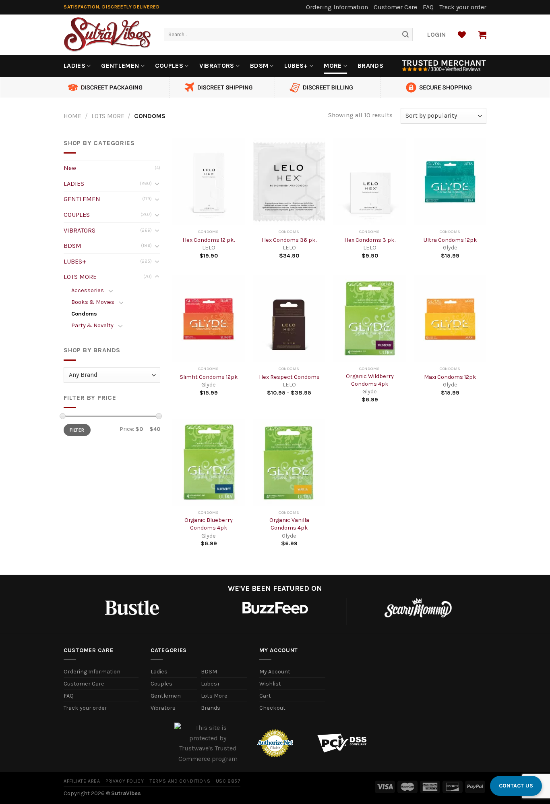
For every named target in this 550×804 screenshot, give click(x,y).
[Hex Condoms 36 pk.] (289, 181)
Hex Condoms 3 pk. (369, 240)
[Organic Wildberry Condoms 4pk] (369, 318)
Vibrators (163, 707)
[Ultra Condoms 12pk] (450, 181)
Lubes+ (210, 683)
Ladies (159, 671)
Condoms (84, 313)
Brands (370, 65)
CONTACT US (516, 785)
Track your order (462, 7)
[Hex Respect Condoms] (289, 318)
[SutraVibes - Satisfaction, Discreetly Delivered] (108, 34)
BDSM (259, 65)
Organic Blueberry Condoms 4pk (208, 524)
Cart (265, 695)
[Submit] (405, 35)
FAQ (428, 7)
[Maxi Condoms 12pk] (450, 318)
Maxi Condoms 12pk (450, 377)
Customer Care (395, 7)
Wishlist (270, 683)
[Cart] (482, 35)
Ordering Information (337, 7)
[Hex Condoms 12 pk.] (208, 181)
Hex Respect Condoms (289, 377)
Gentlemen (166, 695)
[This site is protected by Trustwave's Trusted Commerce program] (208, 743)
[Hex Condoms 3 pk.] (369, 181)
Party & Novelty (92, 325)
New (70, 168)
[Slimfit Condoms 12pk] (208, 318)
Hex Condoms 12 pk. (208, 240)
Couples (161, 683)
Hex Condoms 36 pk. (289, 240)
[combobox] (288, 34)
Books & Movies (92, 302)
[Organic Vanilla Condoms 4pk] (289, 462)
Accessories (87, 290)
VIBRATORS (216, 65)
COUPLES (169, 65)
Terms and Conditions (179, 781)
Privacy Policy (124, 781)
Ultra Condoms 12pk (450, 240)
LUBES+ (296, 65)
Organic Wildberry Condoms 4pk (370, 380)
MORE (332, 65)
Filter (77, 430)
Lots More (214, 695)
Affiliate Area (82, 781)
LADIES (74, 65)
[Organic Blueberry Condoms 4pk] (208, 462)
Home (72, 116)
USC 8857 (228, 781)
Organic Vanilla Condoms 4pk (289, 524)
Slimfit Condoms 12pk (209, 377)
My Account (274, 671)
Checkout (272, 707)
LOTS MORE (107, 116)
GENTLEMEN (120, 65)
